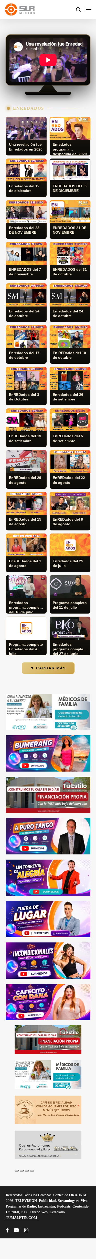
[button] (88, 9)
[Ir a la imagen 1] (17, 1170)
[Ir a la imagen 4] (32, 1170)
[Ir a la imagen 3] (27, 1170)
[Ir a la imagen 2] (22, 1170)
